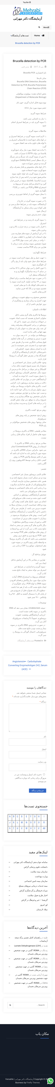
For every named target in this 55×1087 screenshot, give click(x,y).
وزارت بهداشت (41, 876)
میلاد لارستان (42, 909)
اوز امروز (44, 904)
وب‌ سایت (42, 761)
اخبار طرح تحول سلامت (38, 895)
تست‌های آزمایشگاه (20, 35)
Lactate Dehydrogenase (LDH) (27, 945)
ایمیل (44, 749)
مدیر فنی (25, 66)
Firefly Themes (33, 1082)
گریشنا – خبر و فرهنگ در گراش (34, 900)
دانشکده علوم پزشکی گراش (36, 867)
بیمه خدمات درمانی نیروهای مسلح (33, 885)
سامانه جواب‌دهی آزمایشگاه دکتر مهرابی (30, 862)
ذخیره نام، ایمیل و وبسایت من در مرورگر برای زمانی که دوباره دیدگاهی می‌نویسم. (30, 778)
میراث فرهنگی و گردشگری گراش (33, 890)
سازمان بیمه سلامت (39, 871)
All (44, 828)
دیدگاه (43, 701)
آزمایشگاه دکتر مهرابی (27, 18)
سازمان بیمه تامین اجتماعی (36, 881)
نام (45, 736)
